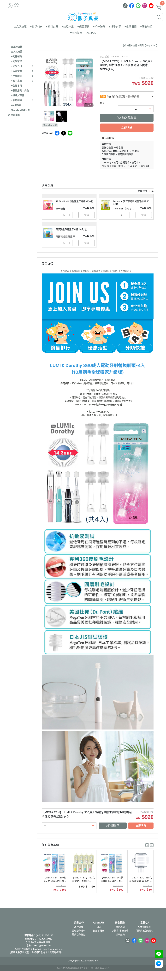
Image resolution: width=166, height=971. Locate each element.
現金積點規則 (145, 927)
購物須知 (120, 927)
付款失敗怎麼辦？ (145, 931)
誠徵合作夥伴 (79, 931)
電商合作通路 (79, 934)
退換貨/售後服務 (120, 931)
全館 (103, 96)
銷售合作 (79, 922)
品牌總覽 (78, 927)
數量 (102, 103)
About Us (99, 922)
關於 (98, 927)
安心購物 (120, 922)
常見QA (144, 922)
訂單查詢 (120, 934)
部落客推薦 (98, 931)
